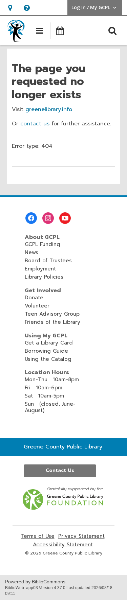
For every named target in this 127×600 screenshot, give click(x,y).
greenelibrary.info (48, 109)
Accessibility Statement (63, 545)
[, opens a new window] (63, 508)
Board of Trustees (48, 260)
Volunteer (37, 306)
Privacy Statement (81, 536)
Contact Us (60, 470)
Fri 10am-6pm (43, 387)
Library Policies (44, 277)
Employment (40, 268)
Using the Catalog (48, 359)
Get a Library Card (49, 343)
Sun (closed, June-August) (50, 407)
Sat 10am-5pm (44, 396)
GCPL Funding (42, 244)
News (31, 252)
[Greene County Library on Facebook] (31, 218)
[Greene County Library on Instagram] (48, 218)
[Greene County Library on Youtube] (65, 218)
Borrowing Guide (46, 351)
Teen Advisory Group (52, 314)
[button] (10, 7)
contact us (34, 124)
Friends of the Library (52, 322)
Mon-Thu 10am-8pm (52, 379)
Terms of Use (38, 536)
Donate (34, 297)
